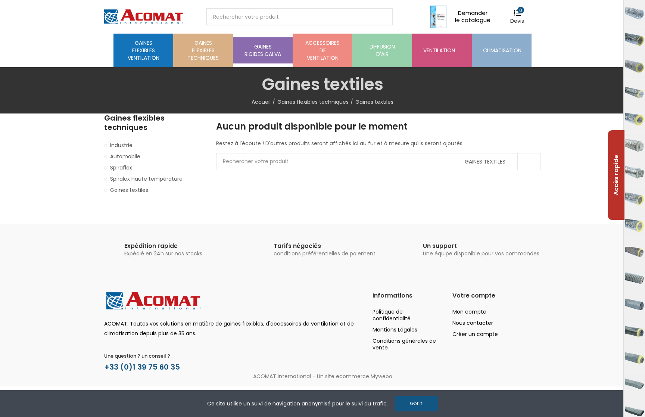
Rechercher (381, 16)
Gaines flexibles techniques (134, 122)
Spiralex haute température (146, 179)
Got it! (417, 403)
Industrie (121, 145)
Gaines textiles (485, 161)
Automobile (125, 156)
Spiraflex (121, 167)
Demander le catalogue (472, 16)
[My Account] (536, 16)
